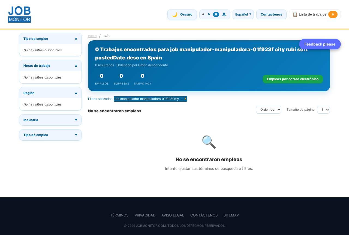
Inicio (92, 36)
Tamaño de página (301, 110)
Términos (119, 215)
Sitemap (231, 215)
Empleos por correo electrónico (293, 79)
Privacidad (145, 215)
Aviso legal (172, 215)
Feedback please (320, 44)
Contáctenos (271, 14)
